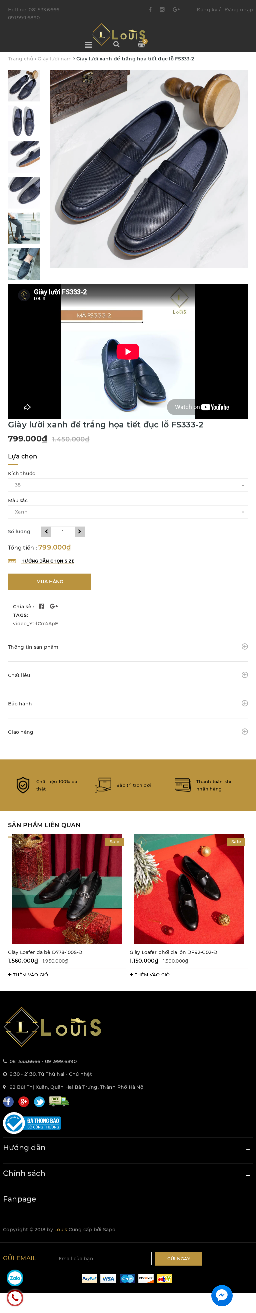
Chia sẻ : (23, 607)
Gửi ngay (178, 1258)
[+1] (54, 607)
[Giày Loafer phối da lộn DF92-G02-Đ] (189, 889)
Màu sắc (18, 501)
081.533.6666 (44, 10)
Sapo (109, 1230)
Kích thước (21, 473)
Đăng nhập (239, 10)
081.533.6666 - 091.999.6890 (43, 1061)
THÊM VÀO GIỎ (29, 974)
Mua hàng (49, 582)
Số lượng (19, 532)
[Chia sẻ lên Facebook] (41, 607)
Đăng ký (207, 10)
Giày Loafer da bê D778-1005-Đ (45, 952)
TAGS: (20, 615)
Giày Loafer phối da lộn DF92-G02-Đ (173, 952)
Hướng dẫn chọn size (47, 561)
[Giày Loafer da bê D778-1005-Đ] (67, 889)
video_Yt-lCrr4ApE (35, 624)
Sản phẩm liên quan (44, 825)
